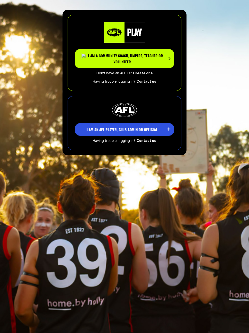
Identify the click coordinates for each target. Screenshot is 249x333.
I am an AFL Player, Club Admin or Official (122, 129)
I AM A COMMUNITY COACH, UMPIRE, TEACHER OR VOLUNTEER (125, 59)
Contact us (146, 81)
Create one (143, 73)
